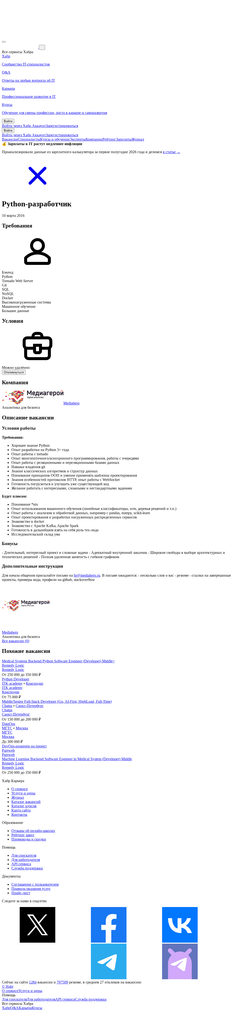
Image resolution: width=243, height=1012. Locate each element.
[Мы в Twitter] (37, 941)
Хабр (6, 1008)
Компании (94, 139)
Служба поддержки (27, 868)
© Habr (7, 986)
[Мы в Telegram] (108, 978)
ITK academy (12, 683)
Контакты (19, 814)
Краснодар (34, 683)
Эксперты (78, 139)
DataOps (8, 724)
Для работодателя (25, 860)
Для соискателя (23, 855)
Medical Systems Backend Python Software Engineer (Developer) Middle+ (58, 661)
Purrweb (8, 750)
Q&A (14, 1008)
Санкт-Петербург (30, 706)
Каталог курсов (24, 806)
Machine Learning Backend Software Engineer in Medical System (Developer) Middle (67, 759)
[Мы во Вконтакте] (179, 941)
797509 (62, 982)
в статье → (171, 152)
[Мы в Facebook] (108, 941)
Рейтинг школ (22, 835)
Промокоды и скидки (28, 839)
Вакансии (10, 139)
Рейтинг (109, 139)
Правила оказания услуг (31, 889)
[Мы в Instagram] (37, 978)
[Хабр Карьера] (20, 47)
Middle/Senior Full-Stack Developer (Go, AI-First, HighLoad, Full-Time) (57, 701)
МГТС (7, 728)
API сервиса (21, 864)
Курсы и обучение (55, 139)
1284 (33, 982)
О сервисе (19, 789)
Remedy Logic (13, 665)
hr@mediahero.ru (87, 575)
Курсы (37, 1008)
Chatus (7, 706)
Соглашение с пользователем (35, 884)
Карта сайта (21, 810)
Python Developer (15, 679)
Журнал (137, 139)
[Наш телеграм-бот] (179, 978)
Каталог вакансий (26, 802)
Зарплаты (123, 139)
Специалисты (29, 139)
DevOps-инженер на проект (24, 746)
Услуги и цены (23, 793)
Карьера (25, 1008)
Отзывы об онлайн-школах (33, 831)
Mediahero (71, 403)
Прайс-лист (20, 893)
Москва (22, 728)
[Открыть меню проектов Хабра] (4, 42)
